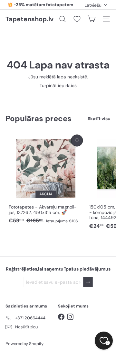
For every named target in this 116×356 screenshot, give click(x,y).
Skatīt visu (99, 118)
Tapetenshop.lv (29, 19)
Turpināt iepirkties (58, 85)
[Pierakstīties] (88, 282)
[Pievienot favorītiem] (77, 141)
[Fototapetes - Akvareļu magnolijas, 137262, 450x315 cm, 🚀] (46, 179)
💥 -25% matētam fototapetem (40, 4)
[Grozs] (91, 19)
